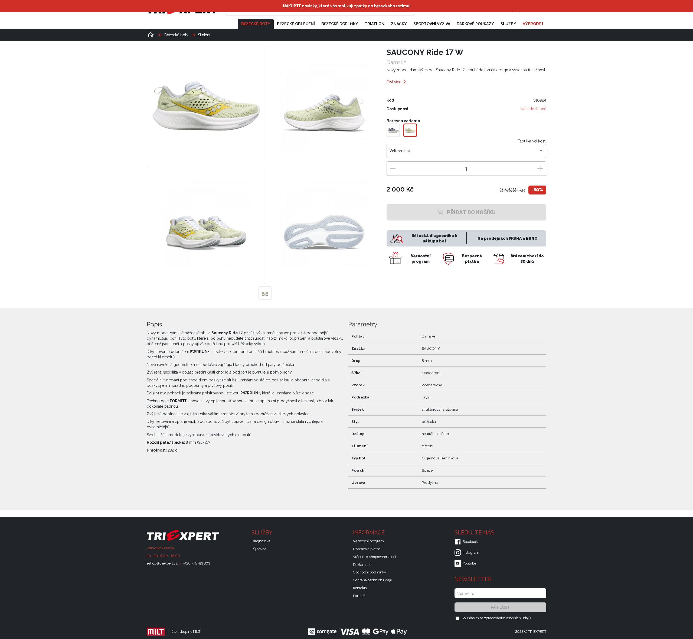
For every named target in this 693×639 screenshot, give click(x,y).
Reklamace (362, 565)
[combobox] (466, 153)
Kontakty (360, 588)
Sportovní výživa (431, 24)
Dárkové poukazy (475, 24)
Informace (369, 532)
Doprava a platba (367, 549)
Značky (399, 24)
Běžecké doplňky (339, 24)
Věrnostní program (368, 541)
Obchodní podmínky (369, 572)
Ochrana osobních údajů (372, 580)
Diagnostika (260, 541)
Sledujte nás (475, 532)
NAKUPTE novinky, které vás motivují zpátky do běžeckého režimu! (346, 6)
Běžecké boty (255, 24)
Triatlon (374, 24)
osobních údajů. (519, 618)
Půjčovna (258, 549)
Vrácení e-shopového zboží (374, 557)
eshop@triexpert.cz (162, 563)
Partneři (359, 596)
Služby (508, 24)
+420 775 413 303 (196, 563)
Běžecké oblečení (296, 24)
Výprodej (533, 24)
